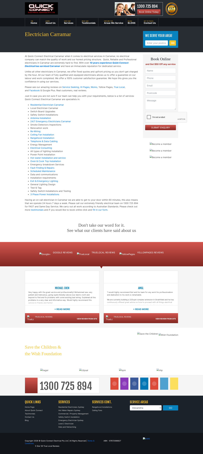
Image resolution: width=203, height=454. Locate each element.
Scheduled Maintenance (42, 171)
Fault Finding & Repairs (42, 167)
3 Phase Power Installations (44, 194)
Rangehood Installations (102, 407)
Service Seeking (70, 87)
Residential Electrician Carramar (47, 104)
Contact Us (29, 417)
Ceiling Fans (97, 410)
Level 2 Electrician (65, 424)
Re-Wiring (35, 131)
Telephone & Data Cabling (44, 141)
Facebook (34, 90)
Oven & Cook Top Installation (45, 161)
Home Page (29, 407)
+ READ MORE (62, 309)
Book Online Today (149, 12)
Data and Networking (67, 427)
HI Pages (84, 87)
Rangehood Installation (42, 138)
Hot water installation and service (48, 157)
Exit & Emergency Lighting (44, 181)
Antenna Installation (40, 118)
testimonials (37, 209)
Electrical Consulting (41, 147)
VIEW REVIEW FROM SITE (87, 319)
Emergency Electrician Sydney (70, 420)
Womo (94, 87)
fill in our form (100, 209)
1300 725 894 (147, 6)
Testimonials (30, 414)
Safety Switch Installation (69, 417)
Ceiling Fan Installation (42, 134)
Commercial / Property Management (73, 414)
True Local (119, 87)
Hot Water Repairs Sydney (69, 410)
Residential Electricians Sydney (71, 407)
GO (173, 43)
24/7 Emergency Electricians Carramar (50, 121)
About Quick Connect (34, 410)
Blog (27, 420)
